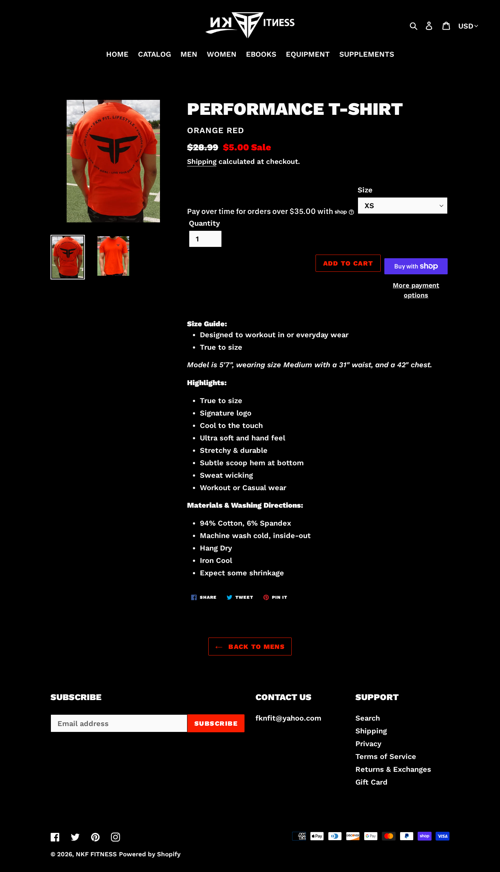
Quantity (204, 223)
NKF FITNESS (96, 854)
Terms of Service (385, 756)
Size (365, 189)
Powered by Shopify (149, 854)
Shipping (201, 161)
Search (367, 718)
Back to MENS (255, 646)
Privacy (368, 743)
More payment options (416, 290)
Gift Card (371, 782)
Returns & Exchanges (393, 769)
